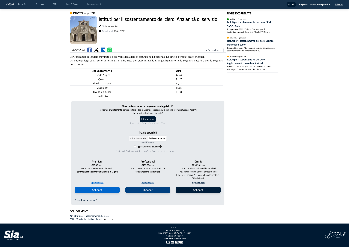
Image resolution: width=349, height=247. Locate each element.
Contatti (16, 239)
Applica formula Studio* (147, 146)
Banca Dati (22, 4)
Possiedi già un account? (86, 200)
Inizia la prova (147, 119)
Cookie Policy (168, 238)
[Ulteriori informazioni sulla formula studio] (160, 146)
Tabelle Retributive (85, 219)
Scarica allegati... (214, 50)
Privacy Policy (180, 238)
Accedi (291, 4)
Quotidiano (40, 4)
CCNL (55, 4)
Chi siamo (8, 239)
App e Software (72, 4)
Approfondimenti (94, 4)
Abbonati (339, 4)
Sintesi (99, 219)
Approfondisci (97, 182)
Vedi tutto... (109, 219)
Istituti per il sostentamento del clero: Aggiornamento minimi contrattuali (246, 61)
